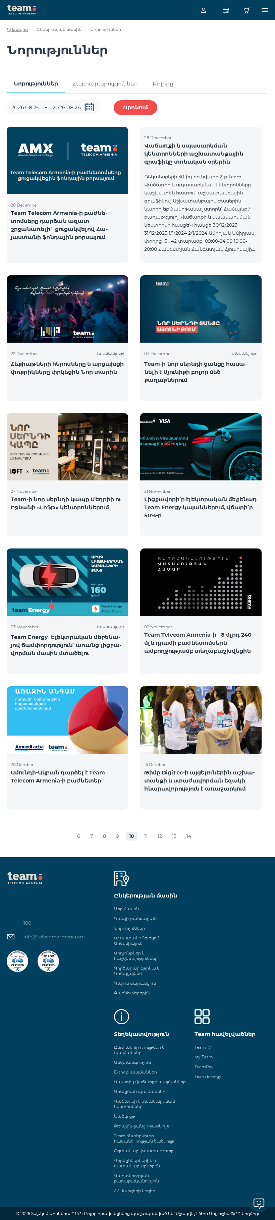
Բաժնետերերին (132, 992)
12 (160, 836)
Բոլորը (163, 83)
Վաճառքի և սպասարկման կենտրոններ (144, 1104)
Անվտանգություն (132, 1062)
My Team (204, 1056)
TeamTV (203, 1047)
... (89, 107)
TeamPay (204, 1066)
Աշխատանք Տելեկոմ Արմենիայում (136, 940)
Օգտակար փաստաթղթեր (144, 1150)
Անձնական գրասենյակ (203, 10)
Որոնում (135, 107)
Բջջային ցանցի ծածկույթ (141, 1125)
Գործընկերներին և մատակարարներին (137, 1163)
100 (27, 923)
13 (174, 836)
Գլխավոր (17, 29)
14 (188, 836)
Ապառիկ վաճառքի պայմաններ (150, 1081)
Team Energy (208, 1076)
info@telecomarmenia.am (54, 937)
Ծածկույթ (124, 1116)
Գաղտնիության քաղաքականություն (136, 1178)
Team (22, 9)
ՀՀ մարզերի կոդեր (134, 1190)
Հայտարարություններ (105, 83)
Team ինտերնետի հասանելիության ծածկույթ (144, 1138)
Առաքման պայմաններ (139, 1091)
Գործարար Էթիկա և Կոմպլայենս (137, 971)
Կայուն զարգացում (135, 983)
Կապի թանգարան (135, 918)
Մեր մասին (126, 908)
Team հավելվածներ (225, 1034)
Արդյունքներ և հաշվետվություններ (136, 955)
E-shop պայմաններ (135, 1071)
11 (146, 836)
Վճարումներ (225, 10)
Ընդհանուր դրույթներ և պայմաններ (139, 1050)
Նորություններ (35, 83)
